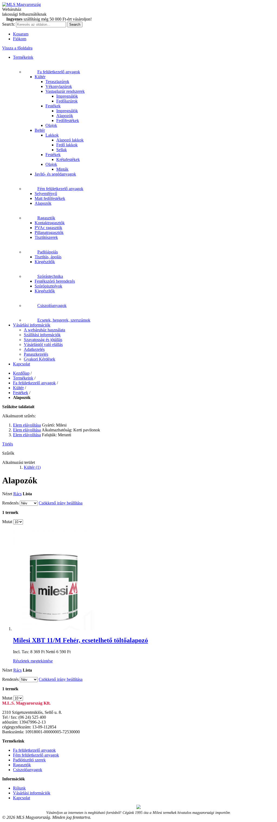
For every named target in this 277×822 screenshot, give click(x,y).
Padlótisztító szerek (29, 760)
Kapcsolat (21, 364)
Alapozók (64, 115)
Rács (17, 493)
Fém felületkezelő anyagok (60, 188)
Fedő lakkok (67, 145)
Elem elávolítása (27, 425)
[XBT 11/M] (53, 628)
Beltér (40, 130)
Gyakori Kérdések (39, 359)
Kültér (40, 76)
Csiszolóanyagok (52, 305)
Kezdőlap (21, 373)
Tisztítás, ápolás (48, 257)
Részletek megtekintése (33, 661)
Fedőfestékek (67, 120)
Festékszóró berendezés (55, 281)
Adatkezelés (34, 349)
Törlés (7, 444)
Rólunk (19, 788)
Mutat (7, 521)
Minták (62, 169)
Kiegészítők (45, 261)
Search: (8, 24)
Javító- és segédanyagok (55, 174)
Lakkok (52, 135)
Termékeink (23, 57)
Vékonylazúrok (58, 86)
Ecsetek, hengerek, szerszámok (63, 320)
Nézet (7, 493)
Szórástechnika (50, 276)
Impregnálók (67, 96)
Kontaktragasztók (50, 222)
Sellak (61, 149)
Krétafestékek (68, 159)
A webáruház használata (44, 330)
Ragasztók (46, 218)
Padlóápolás (47, 252)
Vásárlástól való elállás (43, 344)
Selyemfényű (46, 193)
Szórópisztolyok (48, 286)
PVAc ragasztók (48, 227)
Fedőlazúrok (67, 101)
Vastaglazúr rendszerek (65, 91)
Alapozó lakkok (70, 140)
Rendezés (10, 503)
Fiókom (19, 39)
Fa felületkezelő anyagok (58, 72)
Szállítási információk (42, 334)
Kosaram (20, 34)
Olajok (51, 125)
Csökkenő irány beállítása (61, 503)
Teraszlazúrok (57, 81)
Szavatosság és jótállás (43, 339)
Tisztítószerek (46, 237)
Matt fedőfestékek (50, 198)
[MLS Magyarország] (21, 4)
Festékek (53, 106)
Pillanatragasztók (49, 232)
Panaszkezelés (36, 354)
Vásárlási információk (31, 325)
